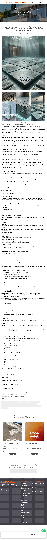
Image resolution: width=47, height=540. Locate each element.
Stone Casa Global (25, 485)
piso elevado (5, 401)
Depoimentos (24, 495)
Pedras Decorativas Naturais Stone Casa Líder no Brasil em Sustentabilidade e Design (34, 445)
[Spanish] (25, 2)
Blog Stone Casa (24, 498)
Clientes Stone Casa (25, 493)
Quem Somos (23, 483)
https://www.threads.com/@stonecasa (15, 396)
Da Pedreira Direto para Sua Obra (11, 444)
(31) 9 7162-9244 (36, 483)
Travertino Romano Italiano (25, 513)
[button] (34, 2)
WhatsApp (43, 483)
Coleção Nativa (24, 502)
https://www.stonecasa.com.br (11, 389)
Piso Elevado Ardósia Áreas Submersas (24, 14)
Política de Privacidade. (23, 536)
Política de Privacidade (23, 491)
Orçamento (23, 520)
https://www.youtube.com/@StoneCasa (23, 392)
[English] (23, 2)
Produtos (23, 515)
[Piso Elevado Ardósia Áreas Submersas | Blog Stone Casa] (23, 63)
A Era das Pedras (24, 497)
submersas (4, 408)
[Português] (21, 2)
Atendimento (24, 522)
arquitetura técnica (34, 401)
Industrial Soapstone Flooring (25, 488)
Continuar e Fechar (35, 534)
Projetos (23, 507)
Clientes (22, 517)
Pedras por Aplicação (23, 505)
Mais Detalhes (12, 454)
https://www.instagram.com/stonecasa (16, 394)
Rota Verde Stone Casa (25, 510)
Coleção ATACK (24, 500)
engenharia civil (24, 401)
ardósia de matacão (14, 401)
